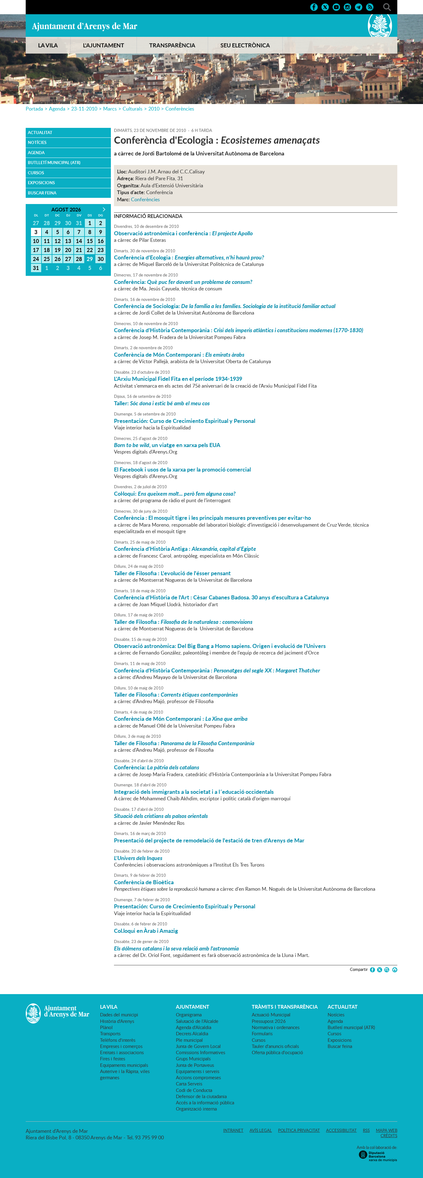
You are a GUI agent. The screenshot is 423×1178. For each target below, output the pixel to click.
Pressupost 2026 (269, 1021)
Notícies (37, 142)
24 (36, 259)
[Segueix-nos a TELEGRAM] (359, 6)
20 (68, 250)
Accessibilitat (341, 1130)
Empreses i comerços (121, 1046)
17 (36, 250)
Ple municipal (189, 1040)
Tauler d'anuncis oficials (275, 1046)
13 (68, 241)
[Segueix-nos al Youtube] (336, 6)
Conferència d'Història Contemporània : (238, 330)
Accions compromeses (198, 1077)
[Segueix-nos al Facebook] (314, 6)
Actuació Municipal (271, 1014)
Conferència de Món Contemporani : (179, 354)
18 (47, 250)
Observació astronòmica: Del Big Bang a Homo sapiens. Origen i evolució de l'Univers (220, 646)
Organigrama (189, 1014)
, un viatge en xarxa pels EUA (167, 445)
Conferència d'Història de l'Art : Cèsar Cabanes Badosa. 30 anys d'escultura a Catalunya (221, 597)
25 (47, 259)
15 (90, 241)
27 (68, 259)
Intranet (233, 1130)
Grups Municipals (193, 1058)
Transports (110, 1033)
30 (101, 259)
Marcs (110, 108)
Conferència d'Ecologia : (189, 257)
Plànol (106, 1027)
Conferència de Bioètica (144, 882)
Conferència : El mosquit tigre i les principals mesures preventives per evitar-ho (212, 518)
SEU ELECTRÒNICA (245, 45)
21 (79, 250)
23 (101, 250)
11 (47, 241)
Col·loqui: (175, 493)
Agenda (57, 108)
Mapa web (386, 1130)
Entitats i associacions (122, 1052)
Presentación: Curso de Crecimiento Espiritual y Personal (184, 421)
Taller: (162, 403)
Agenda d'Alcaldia (193, 1027)
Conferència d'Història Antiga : (185, 549)
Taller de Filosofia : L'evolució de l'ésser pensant (172, 573)
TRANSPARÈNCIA (172, 45)
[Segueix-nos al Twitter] (325, 6)
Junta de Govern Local (198, 1046)
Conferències (179, 108)
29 (90, 259)
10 (36, 241)
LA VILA (48, 45)
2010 (153, 108)
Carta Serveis (189, 1083)
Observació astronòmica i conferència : (183, 233)
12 (58, 241)
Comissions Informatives (200, 1052)
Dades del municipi (119, 1014)
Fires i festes (112, 1058)
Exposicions (41, 182)
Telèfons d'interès (117, 1040)
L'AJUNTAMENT (103, 45)
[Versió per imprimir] (393, 969)
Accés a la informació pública (205, 1102)
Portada (34, 108)
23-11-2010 (84, 108)
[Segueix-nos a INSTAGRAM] (347, 6)
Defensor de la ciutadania (201, 1096)
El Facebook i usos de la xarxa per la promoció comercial (182, 469)
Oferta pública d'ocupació (277, 1052)
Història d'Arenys (117, 1021)
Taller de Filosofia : (183, 622)
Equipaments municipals (124, 1065)
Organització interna (196, 1109)
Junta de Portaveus (195, 1065)
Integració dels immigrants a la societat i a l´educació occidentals (194, 792)
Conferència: (183, 282)
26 (58, 259)
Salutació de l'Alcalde (197, 1021)
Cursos (36, 173)
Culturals (132, 108)
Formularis (262, 1033)
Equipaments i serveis (197, 1071)
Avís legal (261, 1130)
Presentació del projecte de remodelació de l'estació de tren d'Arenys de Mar (209, 840)
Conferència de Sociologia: (224, 306)
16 (101, 241)
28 (79, 259)
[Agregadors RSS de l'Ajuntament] (370, 6)
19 (58, 250)
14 (79, 241)
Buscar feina (42, 193)
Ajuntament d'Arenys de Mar (84, 26)
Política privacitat (299, 1130)
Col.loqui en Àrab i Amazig (146, 931)
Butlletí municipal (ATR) (54, 162)
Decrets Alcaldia (192, 1033)
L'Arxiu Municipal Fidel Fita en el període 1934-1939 (178, 379)
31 (36, 268)
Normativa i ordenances (275, 1027)
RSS (366, 1130)
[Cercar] (387, 6)
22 (90, 250)
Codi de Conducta (194, 1090)
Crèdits (389, 1135)
